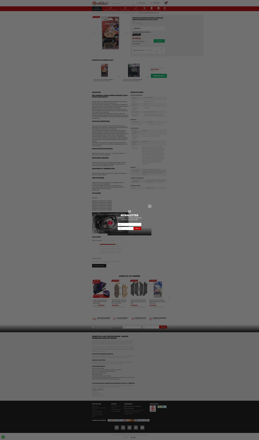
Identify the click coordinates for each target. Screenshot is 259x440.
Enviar (137, 228)
